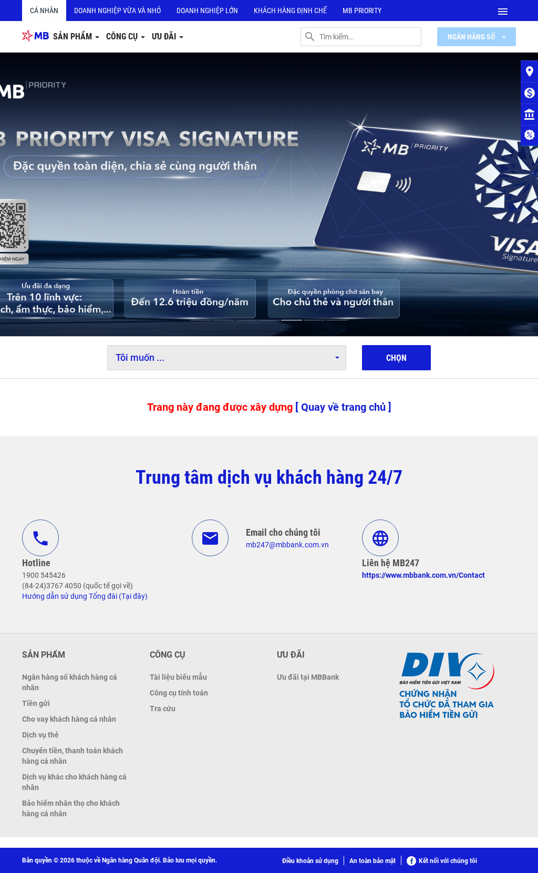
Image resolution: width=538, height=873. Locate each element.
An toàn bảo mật (372, 861)
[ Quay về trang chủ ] (343, 407)
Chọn (396, 358)
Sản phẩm (73, 36)
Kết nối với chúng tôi (448, 861)
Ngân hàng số (472, 37)
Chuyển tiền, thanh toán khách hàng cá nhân (72, 755)
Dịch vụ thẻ (40, 735)
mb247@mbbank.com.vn (287, 545)
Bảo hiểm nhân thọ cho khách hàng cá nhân (71, 808)
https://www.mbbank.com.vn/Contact (423, 575)
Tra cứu (162, 708)
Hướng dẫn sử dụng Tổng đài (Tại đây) (85, 596)
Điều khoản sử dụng (310, 861)
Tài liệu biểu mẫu (178, 677)
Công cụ (123, 36)
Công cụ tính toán (179, 693)
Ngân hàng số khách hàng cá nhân (69, 682)
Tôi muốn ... (140, 357)
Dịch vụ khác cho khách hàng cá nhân (74, 782)
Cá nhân (44, 10)
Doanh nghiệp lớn (207, 10)
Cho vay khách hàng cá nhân (69, 719)
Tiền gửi (36, 703)
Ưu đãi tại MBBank (308, 677)
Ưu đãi (165, 36)
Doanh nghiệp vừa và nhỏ (117, 10)
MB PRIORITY (362, 10)
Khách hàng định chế (290, 10)
